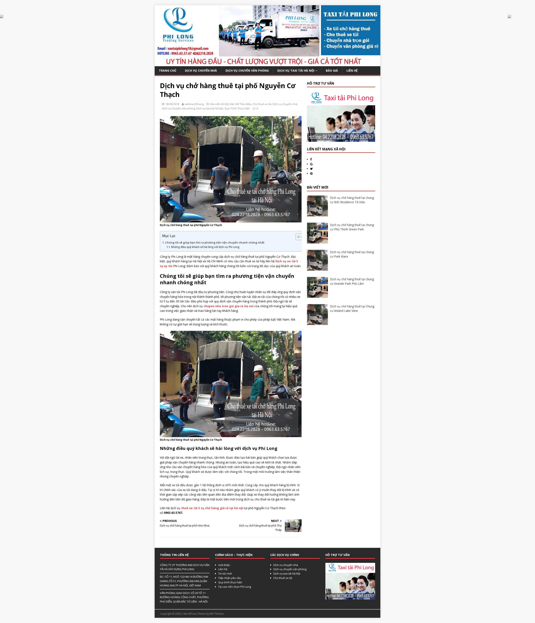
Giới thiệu (224, 565)
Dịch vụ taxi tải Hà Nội (295, 70)
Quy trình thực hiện (230, 582)
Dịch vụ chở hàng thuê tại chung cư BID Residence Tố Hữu (352, 200)
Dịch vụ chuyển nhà (201, 70)
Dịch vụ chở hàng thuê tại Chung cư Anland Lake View (352, 308)
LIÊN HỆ (352, 70)
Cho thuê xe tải (261, 104)
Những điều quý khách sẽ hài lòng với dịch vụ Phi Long (205, 247)
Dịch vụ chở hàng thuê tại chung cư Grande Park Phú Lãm (352, 281)
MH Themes (217, 613)
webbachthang (194, 104)
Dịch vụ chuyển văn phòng (247, 70)
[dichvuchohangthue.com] (267, 64)
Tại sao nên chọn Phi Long (234, 587)
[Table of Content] (299, 236)
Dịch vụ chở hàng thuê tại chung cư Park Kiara (352, 254)
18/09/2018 (172, 104)
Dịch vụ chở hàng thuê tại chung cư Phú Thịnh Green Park (352, 227)
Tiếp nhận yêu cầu (229, 578)
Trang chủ (167, 70)
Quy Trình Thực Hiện (237, 108)
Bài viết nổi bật (219, 104)
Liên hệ (222, 569)
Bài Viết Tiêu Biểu (240, 104)
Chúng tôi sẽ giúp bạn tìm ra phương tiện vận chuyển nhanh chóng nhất (214, 242)
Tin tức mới (225, 573)
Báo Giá (332, 70)
